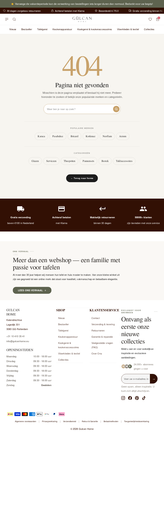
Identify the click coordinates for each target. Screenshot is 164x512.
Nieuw (12, 29)
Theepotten (69, 161)
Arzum (122, 136)
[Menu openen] (7, 19)
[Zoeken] (14, 19)
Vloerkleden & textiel (128, 29)
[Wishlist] (150, 19)
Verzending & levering (103, 324)
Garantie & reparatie (102, 336)
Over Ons (96, 353)
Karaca (41, 136)
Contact (95, 318)
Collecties (149, 29)
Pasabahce (57, 136)
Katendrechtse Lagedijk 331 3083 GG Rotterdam (17, 324)
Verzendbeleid (69, 421)
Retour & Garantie (90, 421)
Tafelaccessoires (124, 161)
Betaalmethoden (111, 421)
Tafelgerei (42, 29)
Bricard (74, 136)
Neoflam (107, 136)
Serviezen (51, 161)
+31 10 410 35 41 (15, 336)
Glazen (35, 161)
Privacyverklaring (49, 421)
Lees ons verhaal (30, 290)
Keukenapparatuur (62, 29)
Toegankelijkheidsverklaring (136, 421)
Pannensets (88, 161)
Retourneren (98, 330)
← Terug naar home (82, 178)
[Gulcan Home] (82, 19)
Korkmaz (90, 136)
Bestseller (26, 29)
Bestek (105, 161)
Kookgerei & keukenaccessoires (94, 29)
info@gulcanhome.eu (17, 341)
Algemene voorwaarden (25, 421)
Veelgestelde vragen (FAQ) (102, 345)
